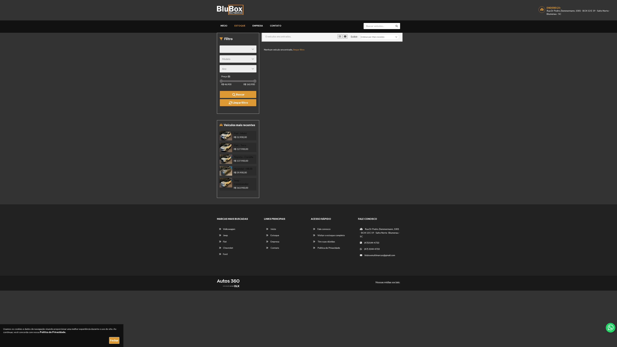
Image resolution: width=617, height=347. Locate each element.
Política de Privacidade (328, 247)
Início (223, 25)
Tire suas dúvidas (326, 241)
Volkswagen (229, 229)
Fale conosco (324, 229)
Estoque (239, 25)
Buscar (240, 94)
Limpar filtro (240, 102)
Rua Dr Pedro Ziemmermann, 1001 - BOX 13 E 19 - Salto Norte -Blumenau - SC (380, 233)
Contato (275, 25)
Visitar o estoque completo (331, 235)
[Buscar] (397, 26)
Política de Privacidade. (53, 332)
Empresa (257, 25)
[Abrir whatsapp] (610, 327)
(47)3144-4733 (371, 242)
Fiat (225, 241)
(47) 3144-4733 (372, 249)
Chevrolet (228, 247)
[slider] (221, 81)
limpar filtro (298, 49)
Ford (225, 254)
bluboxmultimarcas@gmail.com (380, 255)
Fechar (114, 340)
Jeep (225, 235)
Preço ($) (225, 76)
